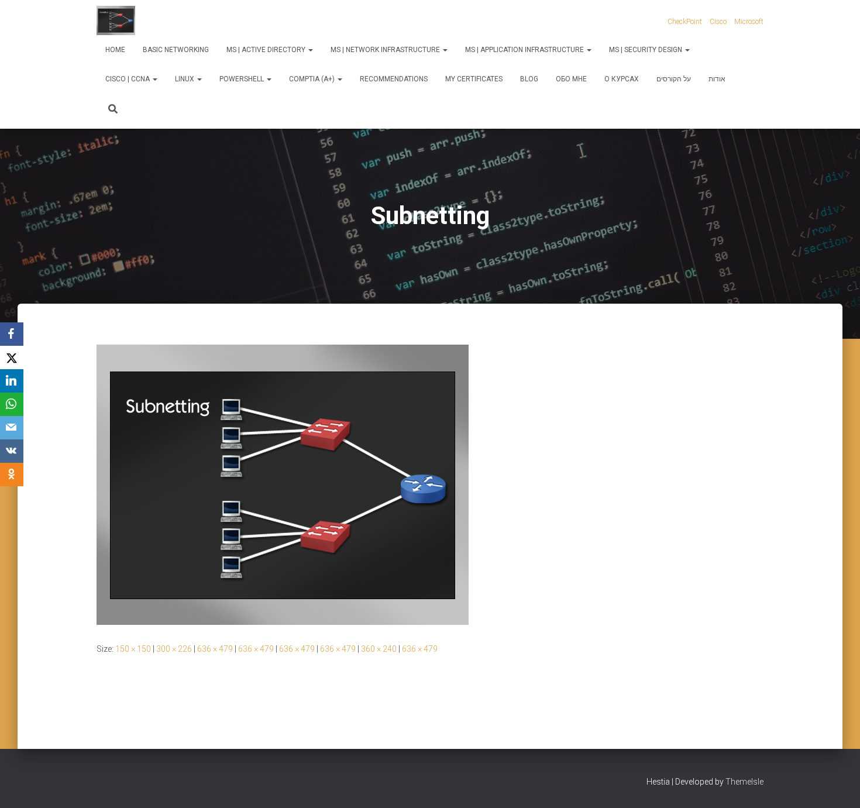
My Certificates (474, 79)
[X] (11, 357)
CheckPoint (685, 22)
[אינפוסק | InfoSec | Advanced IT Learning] (116, 20)
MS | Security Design (646, 50)
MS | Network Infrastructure (386, 50)
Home (115, 50)
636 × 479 (215, 649)
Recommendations (394, 79)
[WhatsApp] (11, 404)
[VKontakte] (11, 451)
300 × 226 (174, 649)
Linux (185, 79)
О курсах (621, 79)
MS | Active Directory (266, 50)
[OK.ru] (11, 474)
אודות (716, 79)
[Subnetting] (283, 484)
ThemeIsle (744, 781)
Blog (529, 79)
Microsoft (748, 22)
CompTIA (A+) (312, 79)
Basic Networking (176, 50)
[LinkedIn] (11, 381)
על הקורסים (673, 79)
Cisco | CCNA (128, 79)
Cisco (718, 22)
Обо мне (571, 79)
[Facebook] (11, 334)
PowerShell (242, 79)
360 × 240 (379, 649)
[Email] (11, 427)
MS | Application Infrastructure (525, 50)
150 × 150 (133, 649)
